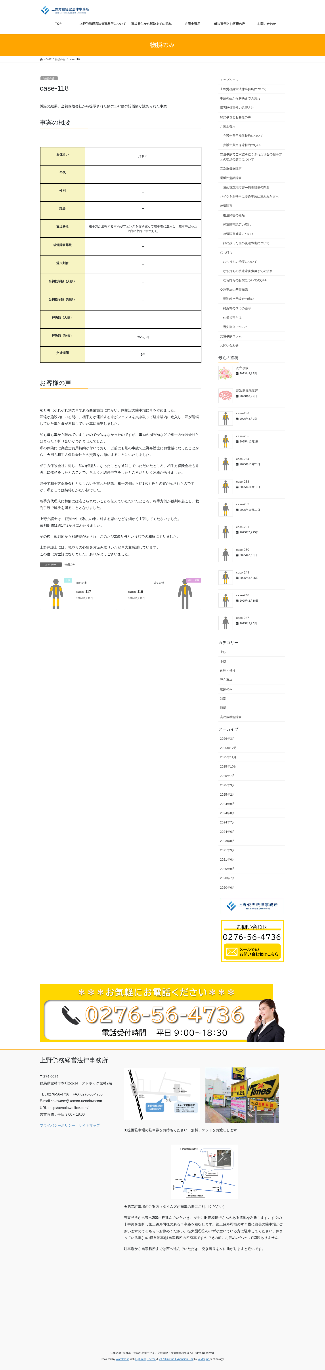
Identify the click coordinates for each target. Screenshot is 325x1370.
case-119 (135, 592)
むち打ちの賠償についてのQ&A (245, 280)
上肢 (223, 652)
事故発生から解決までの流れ (240, 98)
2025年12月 (228, 748)
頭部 (223, 707)
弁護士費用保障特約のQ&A (241, 145)
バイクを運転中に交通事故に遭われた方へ (249, 196)
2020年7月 (227, 878)
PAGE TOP (313, 1325)
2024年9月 (227, 804)
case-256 (242, 413)
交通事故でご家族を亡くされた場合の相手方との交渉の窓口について (251, 156)
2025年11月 (228, 757)
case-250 (242, 549)
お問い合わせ (229, 345)
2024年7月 (227, 822)
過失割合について (235, 327)
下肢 (223, 661)
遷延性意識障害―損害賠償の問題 (246, 187)
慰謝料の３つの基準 (237, 308)
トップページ (229, 80)
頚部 (223, 698)
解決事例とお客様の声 (235, 117)
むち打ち (226, 252)
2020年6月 (227, 887)
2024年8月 (227, 813)
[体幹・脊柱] (185, 593)
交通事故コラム (231, 336)
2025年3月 (227, 785)
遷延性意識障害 (231, 178)
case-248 (242, 595)
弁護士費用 (227, 126)
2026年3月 (227, 738)
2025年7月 (227, 775)
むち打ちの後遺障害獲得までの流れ (248, 271)
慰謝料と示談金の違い (238, 299)
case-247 (242, 617)
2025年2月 (227, 794)
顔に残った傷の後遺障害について (246, 243)
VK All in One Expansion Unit (176, 1359)
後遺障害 (226, 206)
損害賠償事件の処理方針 (237, 107)
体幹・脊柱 (227, 670)
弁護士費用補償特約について (243, 135)
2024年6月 (227, 831)
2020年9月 (227, 869)
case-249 (242, 572)
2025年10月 (228, 766)
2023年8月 (227, 841)
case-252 (242, 504)
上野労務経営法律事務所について (243, 89)
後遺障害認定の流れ (237, 224)
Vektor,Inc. (204, 1359)
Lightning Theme (145, 1359)
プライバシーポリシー (57, 1125)
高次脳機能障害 (231, 168)
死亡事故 (242, 368)
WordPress (122, 1359)
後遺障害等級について (238, 234)
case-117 (83, 592)
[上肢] (56, 593)
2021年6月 (227, 859)
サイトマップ (89, 1125)
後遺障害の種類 (234, 215)
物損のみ (49, 78)
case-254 (242, 459)
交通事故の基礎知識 (234, 289)
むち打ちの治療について (240, 261)
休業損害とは (232, 317)
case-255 (242, 436)
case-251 (242, 527)
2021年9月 (227, 850)
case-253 (242, 481)
